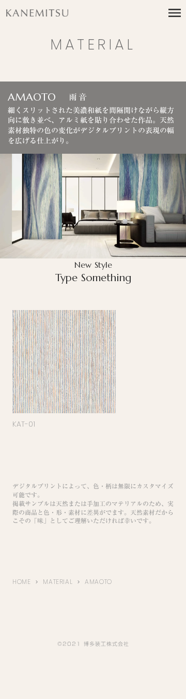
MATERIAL (57, 581)
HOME (21, 581)
